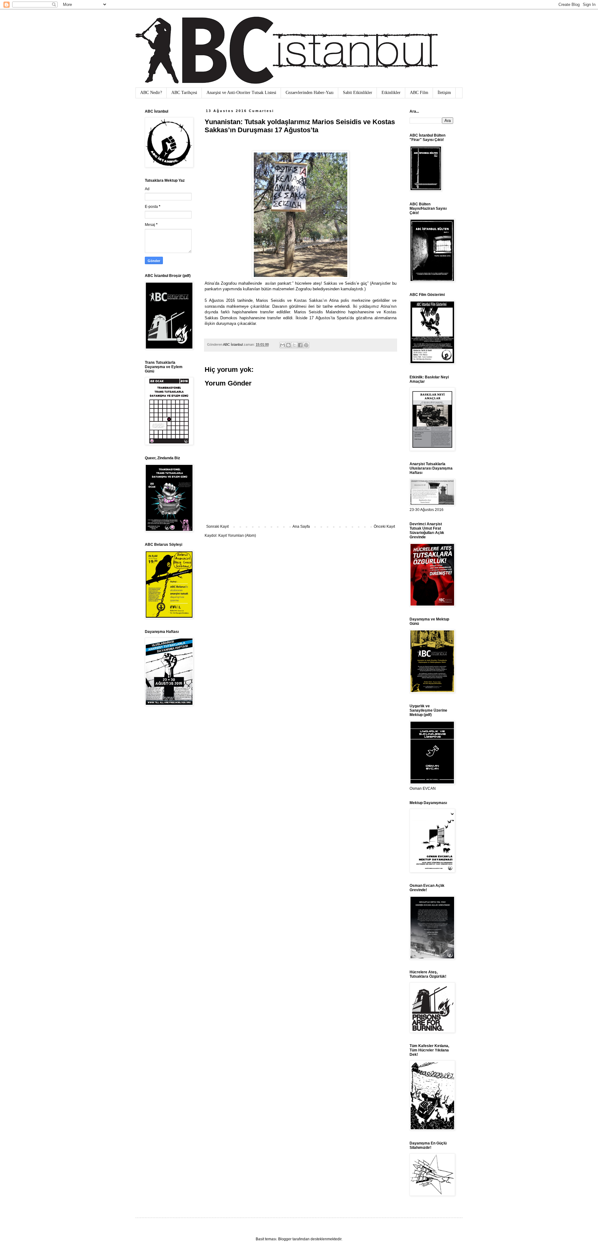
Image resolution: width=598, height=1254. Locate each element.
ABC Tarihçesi (184, 92)
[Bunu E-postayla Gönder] (282, 345)
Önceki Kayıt (384, 526)
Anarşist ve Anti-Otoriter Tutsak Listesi (241, 92)
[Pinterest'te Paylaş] (306, 345)
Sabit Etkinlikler (357, 92)
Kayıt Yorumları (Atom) (237, 535)
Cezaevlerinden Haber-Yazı (310, 92)
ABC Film (419, 92)
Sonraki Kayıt (217, 526)
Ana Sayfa (301, 526)
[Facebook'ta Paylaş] (300, 345)
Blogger (285, 1239)
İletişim (444, 92)
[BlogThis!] (288, 345)
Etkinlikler (391, 92)
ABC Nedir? (151, 92)
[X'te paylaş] (294, 345)
